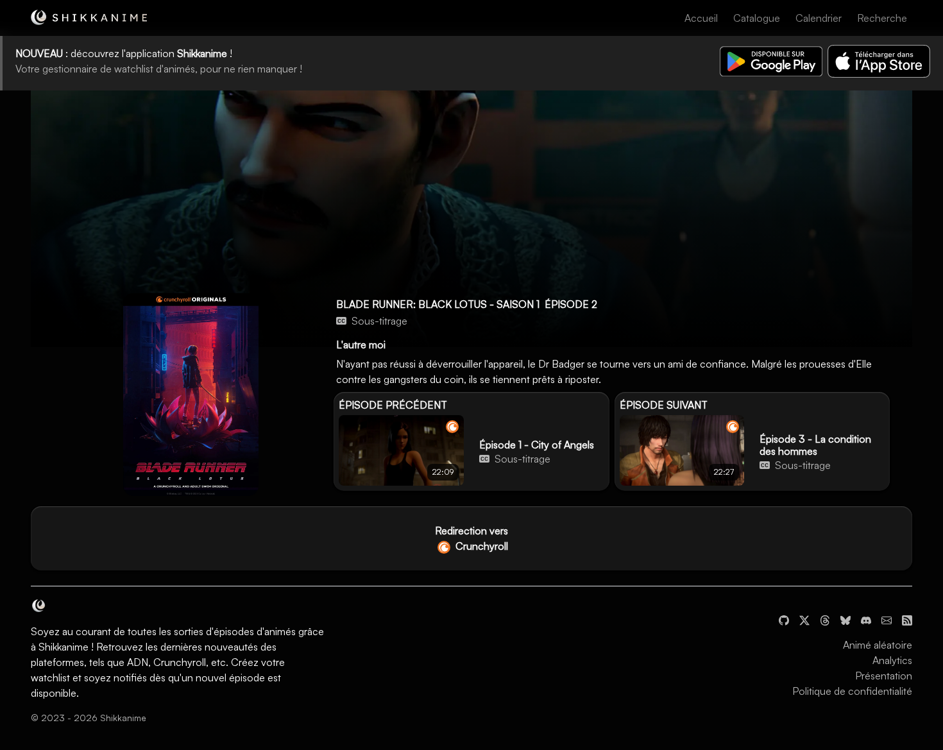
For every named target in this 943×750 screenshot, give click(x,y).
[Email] (886, 619)
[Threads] (825, 619)
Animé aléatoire (877, 644)
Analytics (892, 660)
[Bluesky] (845, 619)
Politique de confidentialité (852, 691)
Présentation (883, 675)
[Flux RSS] (907, 619)
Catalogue (756, 18)
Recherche (882, 18)
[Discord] (866, 619)
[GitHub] (784, 619)
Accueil (701, 18)
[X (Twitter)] (804, 619)
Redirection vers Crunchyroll (471, 538)
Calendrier (818, 18)
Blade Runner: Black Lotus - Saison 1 (437, 304)
